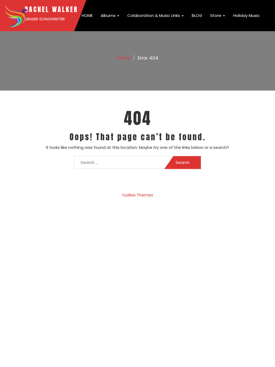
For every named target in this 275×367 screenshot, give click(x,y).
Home (124, 58)
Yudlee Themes (137, 195)
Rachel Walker (51, 9)
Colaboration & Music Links (154, 15)
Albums (109, 15)
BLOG (197, 15)
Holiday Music (246, 15)
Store (216, 15)
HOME (87, 15)
